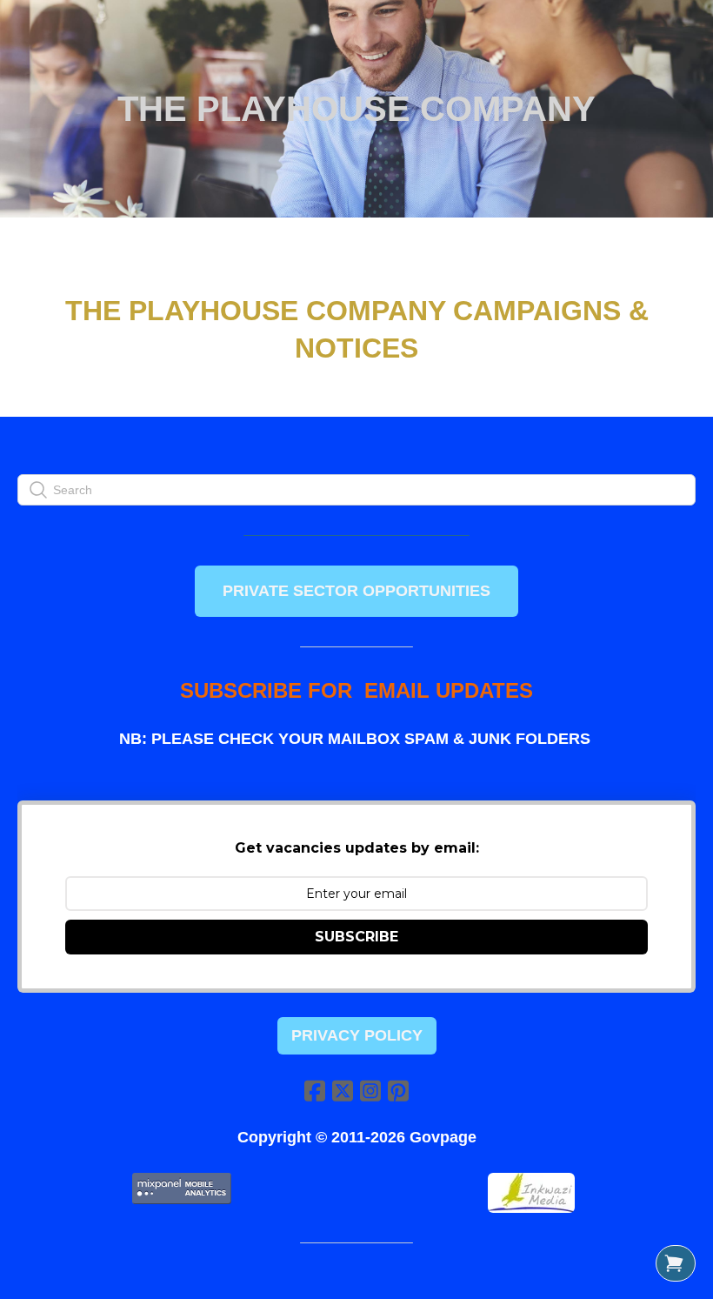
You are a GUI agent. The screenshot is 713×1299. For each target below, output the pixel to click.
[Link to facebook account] (314, 1090)
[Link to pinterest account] (398, 1090)
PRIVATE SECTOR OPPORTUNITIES (356, 590)
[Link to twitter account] (342, 1090)
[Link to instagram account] (370, 1090)
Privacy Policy (357, 1035)
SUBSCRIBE (356, 936)
